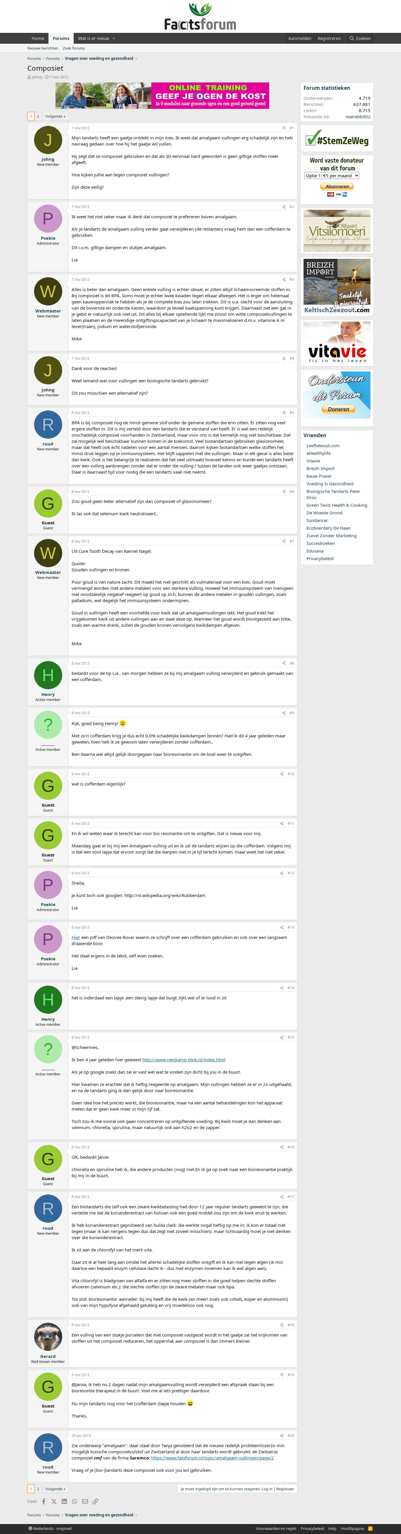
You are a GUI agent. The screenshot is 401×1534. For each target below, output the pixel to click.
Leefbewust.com (323, 445)
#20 (291, 1435)
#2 (292, 206)
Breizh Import (320, 468)
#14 (291, 987)
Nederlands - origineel (52, 1528)
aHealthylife (318, 453)
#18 (291, 1324)
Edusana (315, 551)
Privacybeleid (319, 558)
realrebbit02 (358, 116)
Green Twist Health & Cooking (336, 505)
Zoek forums (74, 48)
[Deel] (284, 128)
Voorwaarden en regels (276, 1528)
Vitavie (313, 461)
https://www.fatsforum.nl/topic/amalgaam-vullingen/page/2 (212, 1458)
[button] (114, 38)
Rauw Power (319, 476)
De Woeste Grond (324, 513)
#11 (291, 823)
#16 (291, 1147)
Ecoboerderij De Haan (328, 528)
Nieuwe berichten (42, 48)
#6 (292, 491)
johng (37, 77)
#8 (292, 663)
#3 (292, 279)
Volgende (54, 116)
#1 (292, 128)
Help (332, 1528)
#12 (291, 873)
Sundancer (317, 520)
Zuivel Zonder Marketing (331, 535)
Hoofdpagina (352, 1528)
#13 (291, 927)
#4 (292, 358)
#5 (292, 412)
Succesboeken (320, 543)
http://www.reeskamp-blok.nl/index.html (183, 1059)
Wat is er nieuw (93, 38)
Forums (61, 38)
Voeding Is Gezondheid (329, 483)
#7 (292, 541)
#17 (291, 1196)
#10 (291, 773)
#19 (291, 1374)
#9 (292, 712)
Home (38, 38)
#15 (291, 1037)
